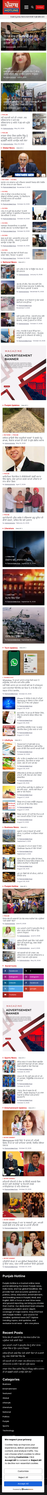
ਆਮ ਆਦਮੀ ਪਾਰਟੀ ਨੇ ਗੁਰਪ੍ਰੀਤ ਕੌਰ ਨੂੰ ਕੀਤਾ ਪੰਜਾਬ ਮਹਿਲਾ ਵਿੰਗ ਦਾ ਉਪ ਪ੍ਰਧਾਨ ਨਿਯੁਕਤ (21, 72)
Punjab (7, 33)
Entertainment (9, 1137)
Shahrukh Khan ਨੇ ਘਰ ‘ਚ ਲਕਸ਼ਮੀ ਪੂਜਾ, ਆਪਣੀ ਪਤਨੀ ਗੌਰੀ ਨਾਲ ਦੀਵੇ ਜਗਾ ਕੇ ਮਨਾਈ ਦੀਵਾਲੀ (23, 1223)
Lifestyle (7, 1402)
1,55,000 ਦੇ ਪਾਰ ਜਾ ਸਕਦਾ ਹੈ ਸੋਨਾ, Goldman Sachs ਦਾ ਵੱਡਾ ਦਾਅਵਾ (29, 847)
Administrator (11, 47)
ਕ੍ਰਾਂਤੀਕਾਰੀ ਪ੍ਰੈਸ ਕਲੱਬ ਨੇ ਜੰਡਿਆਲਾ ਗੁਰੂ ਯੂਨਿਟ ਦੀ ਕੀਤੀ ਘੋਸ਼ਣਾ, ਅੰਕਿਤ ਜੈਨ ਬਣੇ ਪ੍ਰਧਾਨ (23, 518)
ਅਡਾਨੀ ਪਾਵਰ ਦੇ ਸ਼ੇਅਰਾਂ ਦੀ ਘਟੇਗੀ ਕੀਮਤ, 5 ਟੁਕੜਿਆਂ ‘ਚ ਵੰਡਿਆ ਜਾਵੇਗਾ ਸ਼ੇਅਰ (30, 833)
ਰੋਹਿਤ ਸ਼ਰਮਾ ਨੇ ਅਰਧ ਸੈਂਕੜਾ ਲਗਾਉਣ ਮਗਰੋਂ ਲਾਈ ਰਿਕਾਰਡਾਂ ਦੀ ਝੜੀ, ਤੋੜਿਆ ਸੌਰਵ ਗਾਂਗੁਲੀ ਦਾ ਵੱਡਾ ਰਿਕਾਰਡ (30, 1064)
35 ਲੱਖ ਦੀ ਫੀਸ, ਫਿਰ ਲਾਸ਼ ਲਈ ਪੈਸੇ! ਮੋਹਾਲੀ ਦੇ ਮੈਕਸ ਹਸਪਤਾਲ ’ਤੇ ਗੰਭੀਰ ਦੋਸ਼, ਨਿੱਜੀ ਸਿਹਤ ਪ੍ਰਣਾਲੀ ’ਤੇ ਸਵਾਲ (30, 286)
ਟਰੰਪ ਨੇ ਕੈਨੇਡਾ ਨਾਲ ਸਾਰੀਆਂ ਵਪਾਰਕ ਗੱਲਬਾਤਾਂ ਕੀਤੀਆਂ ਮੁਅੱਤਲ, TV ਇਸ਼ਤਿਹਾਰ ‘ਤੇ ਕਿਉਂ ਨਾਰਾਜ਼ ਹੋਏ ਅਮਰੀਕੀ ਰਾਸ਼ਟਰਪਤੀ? (15, 197)
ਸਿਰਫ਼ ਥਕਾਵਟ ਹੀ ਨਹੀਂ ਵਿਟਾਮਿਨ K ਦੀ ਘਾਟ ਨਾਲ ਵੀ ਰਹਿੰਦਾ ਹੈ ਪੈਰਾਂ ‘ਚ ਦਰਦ (30, 815)
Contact (40, 7)
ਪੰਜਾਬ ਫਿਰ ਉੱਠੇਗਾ (13, 636)
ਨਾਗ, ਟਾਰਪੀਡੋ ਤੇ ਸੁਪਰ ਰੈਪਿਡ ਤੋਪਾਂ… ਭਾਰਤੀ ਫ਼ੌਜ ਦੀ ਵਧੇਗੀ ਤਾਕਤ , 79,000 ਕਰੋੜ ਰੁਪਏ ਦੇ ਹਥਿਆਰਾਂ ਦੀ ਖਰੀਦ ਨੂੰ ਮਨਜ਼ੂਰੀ (30, 334)
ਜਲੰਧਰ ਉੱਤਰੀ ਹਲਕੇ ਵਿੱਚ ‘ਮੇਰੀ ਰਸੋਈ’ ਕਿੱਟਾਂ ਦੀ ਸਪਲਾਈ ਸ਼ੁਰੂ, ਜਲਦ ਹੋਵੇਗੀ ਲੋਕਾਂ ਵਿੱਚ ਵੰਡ (23, 103)
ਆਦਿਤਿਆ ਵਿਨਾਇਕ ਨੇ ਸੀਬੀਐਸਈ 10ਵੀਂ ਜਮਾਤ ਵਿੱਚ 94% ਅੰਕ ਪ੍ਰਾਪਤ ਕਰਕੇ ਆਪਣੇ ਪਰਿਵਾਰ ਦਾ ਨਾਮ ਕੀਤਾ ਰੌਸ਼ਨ (22, 479)
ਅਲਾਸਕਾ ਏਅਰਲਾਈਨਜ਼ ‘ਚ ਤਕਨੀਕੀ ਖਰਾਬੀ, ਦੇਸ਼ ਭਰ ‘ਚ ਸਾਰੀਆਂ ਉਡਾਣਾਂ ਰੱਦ (14, 227)
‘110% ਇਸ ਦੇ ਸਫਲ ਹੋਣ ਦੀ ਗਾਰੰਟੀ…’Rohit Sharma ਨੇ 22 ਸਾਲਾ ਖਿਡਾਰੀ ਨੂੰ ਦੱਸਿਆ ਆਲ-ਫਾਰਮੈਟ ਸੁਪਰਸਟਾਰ (30, 1093)
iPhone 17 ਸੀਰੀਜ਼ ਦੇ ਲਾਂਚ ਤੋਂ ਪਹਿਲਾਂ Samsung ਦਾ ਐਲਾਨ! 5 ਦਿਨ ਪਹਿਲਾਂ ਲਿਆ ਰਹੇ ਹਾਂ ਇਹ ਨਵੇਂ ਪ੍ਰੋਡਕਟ (30, 700)
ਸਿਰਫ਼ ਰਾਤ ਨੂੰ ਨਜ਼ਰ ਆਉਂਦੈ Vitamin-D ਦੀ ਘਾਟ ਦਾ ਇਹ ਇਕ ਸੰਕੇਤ (30, 803)
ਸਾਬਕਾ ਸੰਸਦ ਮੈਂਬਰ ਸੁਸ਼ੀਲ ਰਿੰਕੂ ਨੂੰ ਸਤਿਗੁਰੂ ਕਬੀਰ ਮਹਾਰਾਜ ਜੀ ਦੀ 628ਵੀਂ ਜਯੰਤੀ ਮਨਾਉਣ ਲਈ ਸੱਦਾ (14, 138)
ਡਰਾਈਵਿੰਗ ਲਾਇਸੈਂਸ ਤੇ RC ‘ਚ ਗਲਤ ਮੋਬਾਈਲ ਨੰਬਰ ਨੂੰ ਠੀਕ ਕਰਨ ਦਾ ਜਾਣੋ (29, 728)
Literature (10, 556)
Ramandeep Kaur (9, 187)
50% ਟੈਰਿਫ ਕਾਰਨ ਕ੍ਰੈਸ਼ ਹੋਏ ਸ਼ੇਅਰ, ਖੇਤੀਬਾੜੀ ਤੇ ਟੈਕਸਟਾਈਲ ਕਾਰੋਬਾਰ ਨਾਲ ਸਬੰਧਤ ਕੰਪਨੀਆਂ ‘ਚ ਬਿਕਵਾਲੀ (30, 861)
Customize (23, 1471)
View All (19, 148)
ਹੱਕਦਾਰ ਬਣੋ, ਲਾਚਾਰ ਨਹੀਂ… (17, 560)
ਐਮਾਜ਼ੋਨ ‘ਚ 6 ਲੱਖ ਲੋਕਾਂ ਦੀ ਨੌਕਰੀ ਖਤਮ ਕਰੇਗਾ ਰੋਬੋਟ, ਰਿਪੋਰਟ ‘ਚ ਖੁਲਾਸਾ (14, 254)
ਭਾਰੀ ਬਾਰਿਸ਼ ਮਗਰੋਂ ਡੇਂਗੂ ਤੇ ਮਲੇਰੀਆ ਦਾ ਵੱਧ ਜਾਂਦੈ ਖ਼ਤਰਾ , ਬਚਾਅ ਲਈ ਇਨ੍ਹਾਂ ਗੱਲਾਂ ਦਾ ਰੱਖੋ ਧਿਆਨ (30, 789)
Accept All (23, 1483)
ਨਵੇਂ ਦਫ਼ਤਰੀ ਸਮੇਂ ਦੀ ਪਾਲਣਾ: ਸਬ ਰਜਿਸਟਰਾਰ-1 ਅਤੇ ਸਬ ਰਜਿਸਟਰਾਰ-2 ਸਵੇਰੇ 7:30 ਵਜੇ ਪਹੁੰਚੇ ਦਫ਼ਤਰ (15, 121)
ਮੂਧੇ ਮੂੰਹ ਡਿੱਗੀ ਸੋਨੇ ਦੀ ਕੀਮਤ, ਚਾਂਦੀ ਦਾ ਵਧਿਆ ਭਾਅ (30, 874)
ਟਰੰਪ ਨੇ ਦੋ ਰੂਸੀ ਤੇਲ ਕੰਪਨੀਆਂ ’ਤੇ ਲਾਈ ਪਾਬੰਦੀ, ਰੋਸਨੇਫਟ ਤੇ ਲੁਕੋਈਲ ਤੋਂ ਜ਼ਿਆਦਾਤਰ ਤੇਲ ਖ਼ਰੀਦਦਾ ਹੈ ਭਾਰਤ (15, 213)
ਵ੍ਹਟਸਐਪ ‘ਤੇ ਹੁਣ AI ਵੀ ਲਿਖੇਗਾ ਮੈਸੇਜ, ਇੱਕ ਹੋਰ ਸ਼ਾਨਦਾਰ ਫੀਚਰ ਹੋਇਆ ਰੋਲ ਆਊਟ (30, 715)
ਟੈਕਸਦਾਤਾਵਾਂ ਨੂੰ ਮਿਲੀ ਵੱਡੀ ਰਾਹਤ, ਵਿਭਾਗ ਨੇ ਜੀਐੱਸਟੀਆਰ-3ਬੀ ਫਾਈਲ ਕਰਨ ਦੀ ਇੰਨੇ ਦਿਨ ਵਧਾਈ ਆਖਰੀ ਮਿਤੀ (30, 746)
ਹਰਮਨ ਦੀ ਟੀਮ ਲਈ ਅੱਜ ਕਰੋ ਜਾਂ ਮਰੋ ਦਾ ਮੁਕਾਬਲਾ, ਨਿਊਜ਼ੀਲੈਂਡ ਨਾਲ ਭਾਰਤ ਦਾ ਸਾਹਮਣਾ (30, 1078)
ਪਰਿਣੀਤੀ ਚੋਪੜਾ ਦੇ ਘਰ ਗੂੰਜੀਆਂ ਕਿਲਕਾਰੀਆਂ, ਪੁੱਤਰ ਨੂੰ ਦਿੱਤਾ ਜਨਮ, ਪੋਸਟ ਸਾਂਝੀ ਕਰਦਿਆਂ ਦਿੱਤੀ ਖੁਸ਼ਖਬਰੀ (23, 1262)
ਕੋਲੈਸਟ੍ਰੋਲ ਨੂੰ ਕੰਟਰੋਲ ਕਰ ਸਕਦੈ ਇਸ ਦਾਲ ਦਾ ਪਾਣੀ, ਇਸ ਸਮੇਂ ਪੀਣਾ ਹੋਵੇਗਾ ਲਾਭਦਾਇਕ (29, 775)
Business (7, 1384)
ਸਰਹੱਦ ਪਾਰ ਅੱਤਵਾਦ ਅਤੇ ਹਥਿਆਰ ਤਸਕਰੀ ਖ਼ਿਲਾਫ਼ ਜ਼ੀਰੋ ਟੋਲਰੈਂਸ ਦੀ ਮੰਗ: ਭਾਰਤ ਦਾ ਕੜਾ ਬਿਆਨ (23, 183)
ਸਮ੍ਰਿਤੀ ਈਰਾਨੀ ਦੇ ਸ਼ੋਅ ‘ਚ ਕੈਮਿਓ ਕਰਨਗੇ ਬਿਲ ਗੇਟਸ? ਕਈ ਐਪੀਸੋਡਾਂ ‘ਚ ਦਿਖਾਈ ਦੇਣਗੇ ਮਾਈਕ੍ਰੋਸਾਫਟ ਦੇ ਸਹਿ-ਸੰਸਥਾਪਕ (21, 1184)
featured (5, 179)
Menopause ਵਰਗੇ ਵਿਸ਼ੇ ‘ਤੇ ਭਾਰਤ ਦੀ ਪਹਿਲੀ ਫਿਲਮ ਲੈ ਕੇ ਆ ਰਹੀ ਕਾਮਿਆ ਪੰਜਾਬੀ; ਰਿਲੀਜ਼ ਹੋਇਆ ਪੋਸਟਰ (23, 1143)
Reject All (23, 1477)
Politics (6, 1416)
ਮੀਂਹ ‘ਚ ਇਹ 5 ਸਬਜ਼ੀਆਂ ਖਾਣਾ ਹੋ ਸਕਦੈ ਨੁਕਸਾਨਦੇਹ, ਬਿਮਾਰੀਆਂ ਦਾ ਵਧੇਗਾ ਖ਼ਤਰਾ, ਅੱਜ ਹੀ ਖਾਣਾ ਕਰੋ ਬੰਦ (30, 760)
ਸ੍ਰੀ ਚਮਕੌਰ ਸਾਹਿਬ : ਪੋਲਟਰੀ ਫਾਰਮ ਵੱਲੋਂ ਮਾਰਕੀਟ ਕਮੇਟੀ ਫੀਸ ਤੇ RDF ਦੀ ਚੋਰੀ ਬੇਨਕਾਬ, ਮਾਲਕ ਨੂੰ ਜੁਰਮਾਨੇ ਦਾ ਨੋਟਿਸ (30, 318)
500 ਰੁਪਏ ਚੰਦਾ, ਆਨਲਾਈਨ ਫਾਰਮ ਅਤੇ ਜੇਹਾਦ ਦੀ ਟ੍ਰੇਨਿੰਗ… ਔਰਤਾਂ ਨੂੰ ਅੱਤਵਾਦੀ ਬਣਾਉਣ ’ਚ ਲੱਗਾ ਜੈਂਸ (14, 240)
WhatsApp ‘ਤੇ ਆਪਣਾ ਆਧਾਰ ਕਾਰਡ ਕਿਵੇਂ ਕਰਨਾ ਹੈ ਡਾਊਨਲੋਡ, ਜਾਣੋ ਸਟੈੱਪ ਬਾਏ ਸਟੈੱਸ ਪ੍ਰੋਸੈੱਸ (21, 681)
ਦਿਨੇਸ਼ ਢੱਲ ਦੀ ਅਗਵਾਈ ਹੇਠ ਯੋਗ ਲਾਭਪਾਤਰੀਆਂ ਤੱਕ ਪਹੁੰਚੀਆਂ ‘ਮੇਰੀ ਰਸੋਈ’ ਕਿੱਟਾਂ (21, 40)
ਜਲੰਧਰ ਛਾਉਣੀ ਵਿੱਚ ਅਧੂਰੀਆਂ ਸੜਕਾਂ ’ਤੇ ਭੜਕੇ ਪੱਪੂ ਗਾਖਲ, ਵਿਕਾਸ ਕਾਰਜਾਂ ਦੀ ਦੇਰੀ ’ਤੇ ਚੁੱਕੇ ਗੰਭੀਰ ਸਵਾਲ (23, 439)
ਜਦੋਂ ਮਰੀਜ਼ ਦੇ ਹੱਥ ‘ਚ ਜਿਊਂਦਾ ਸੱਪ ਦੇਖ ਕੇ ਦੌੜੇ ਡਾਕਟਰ (30, 270)
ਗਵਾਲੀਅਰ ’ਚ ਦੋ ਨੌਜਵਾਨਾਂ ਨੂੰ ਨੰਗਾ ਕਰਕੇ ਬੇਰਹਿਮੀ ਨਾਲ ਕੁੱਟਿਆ (30, 301)
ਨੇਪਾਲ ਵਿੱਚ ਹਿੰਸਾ (12, 598)
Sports (6, 1426)
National (7, 1412)
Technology (9, 677)
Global (14, 179)
